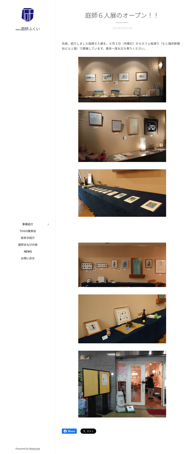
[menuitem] (27, 224)
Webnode (34, 448)
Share (71, 431)
